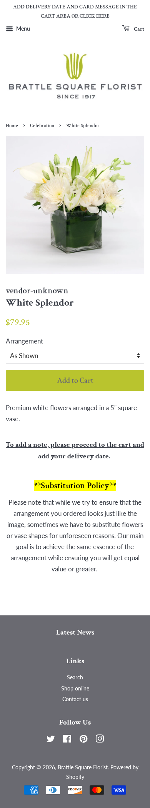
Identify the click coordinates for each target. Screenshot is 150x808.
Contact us (75, 699)
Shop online (75, 688)
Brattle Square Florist (83, 767)
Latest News (75, 632)
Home (12, 126)
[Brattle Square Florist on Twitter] (51, 740)
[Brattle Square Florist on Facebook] (67, 740)
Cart (138, 28)
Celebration (42, 126)
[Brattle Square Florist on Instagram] (99, 740)
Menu (22, 28)
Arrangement (24, 341)
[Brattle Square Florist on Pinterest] (83, 740)
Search (75, 677)
